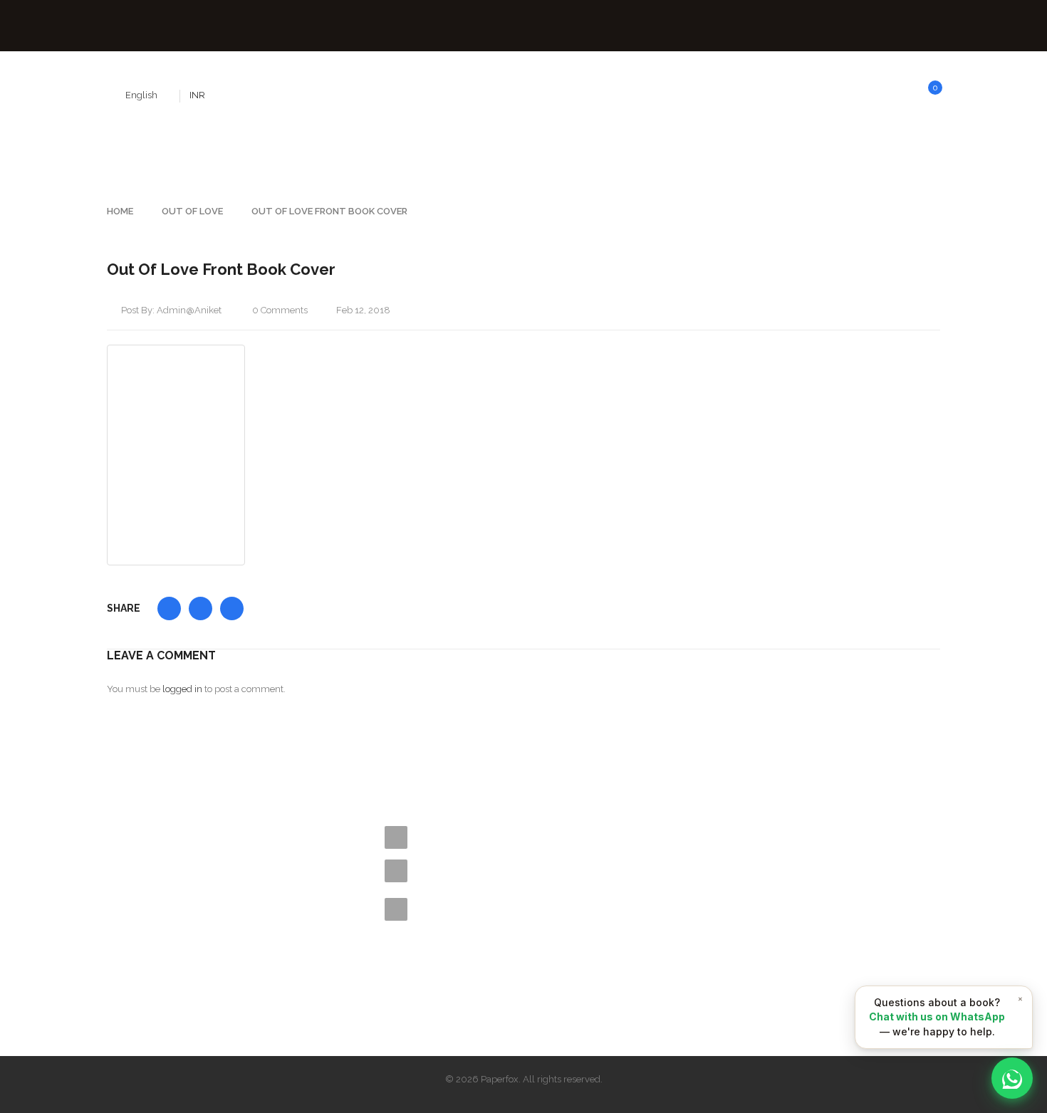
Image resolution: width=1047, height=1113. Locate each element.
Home (120, 211)
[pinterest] (182, 974)
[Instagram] (213, 974)
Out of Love (192, 211)
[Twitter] (150, 974)
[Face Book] (119, 974)
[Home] (246, 806)
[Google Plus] (244, 974)
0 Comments (279, 310)
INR (197, 95)
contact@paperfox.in (489, 870)
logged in (182, 689)
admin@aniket (189, 310)
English (141, 95)
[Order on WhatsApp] (1012, 1078)
